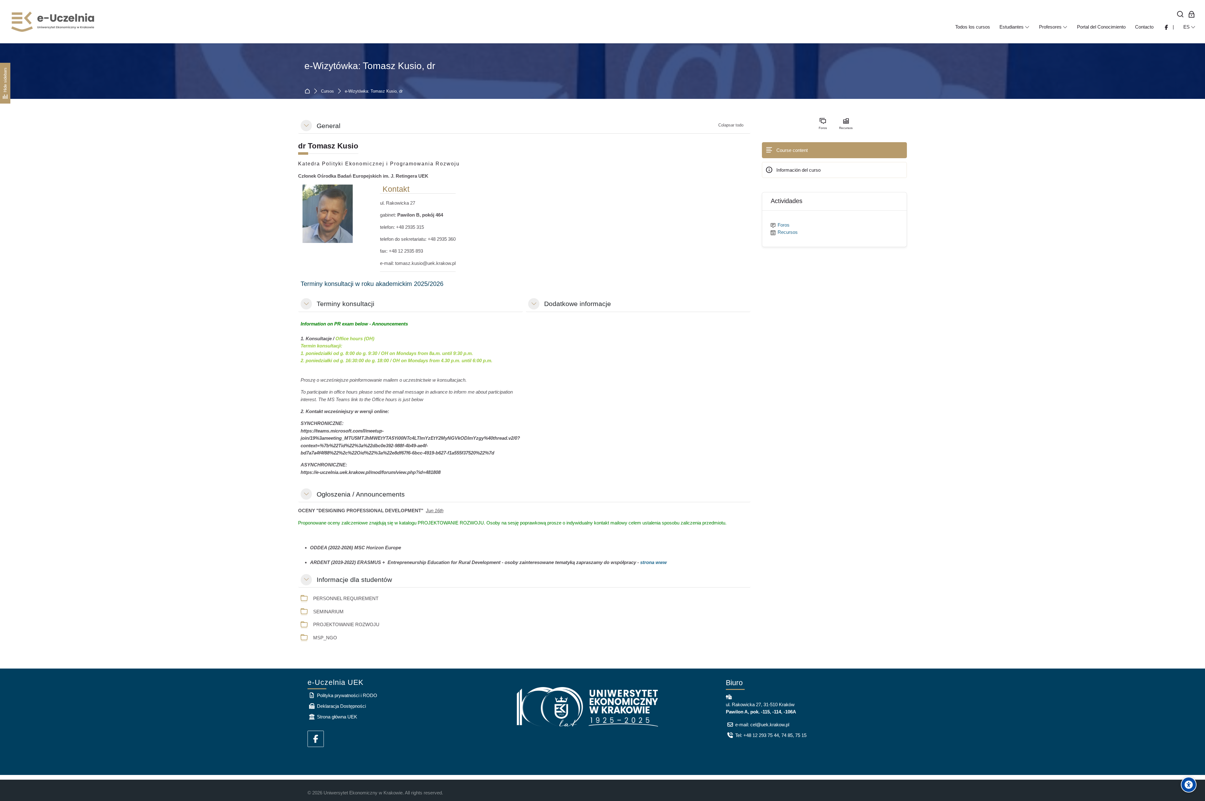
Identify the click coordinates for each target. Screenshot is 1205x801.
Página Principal (308, 91)
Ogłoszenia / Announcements (361, 494)
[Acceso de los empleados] (1192, 15)
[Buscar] (1180, 15)
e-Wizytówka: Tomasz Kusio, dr (369, 66)
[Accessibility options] (1189, 785)
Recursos (788, 232)
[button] (306, 125)
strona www (653, 562)
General (328, 125)
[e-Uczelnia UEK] (53, 22)
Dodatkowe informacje (577, 303)
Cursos (327, 91)
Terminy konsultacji (345, 303)
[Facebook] (316, 739)
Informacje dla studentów (354, 579)
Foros (784, 225)
